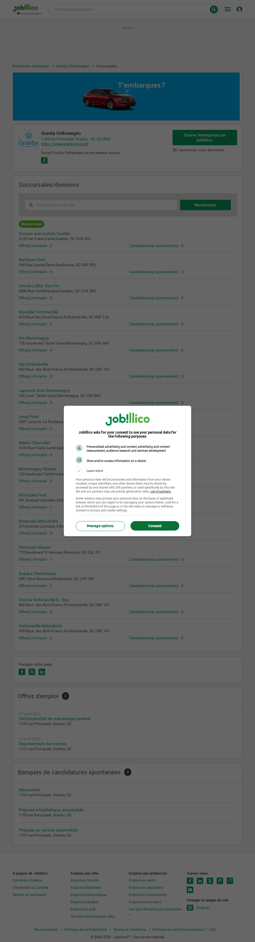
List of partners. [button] (160, 491)
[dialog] (127, 471)
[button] (127, 470)
